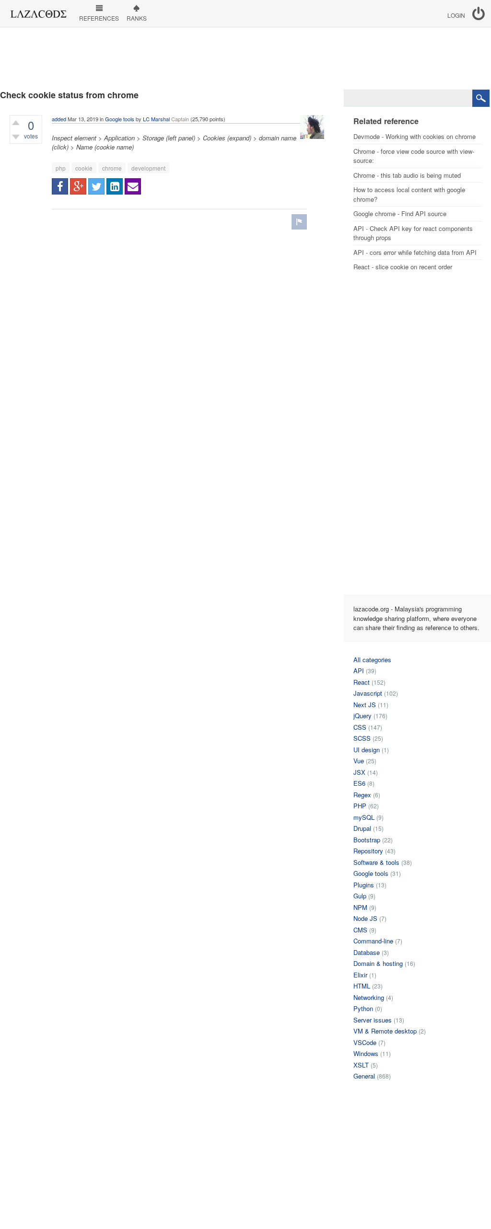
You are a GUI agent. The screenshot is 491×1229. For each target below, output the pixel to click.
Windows (365, 1053)
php (61, 168)
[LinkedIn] (114, 186)
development (148, 168)
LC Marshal (156, 119)
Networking (368, 997)
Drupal (362, 828)
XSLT (361, 1064)
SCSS (362, 738)
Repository (368, 850)
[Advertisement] (245, 58)
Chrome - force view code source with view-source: (413, 156)
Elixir (360, 974)
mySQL (363, 817)
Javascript (367, 693)
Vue (358, 760)
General (364, 1075)
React (361, 682)
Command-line (373, 940)
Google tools (119, 119)
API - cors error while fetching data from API (415, 252)
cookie (84, 168)
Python (363, 1008)
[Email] (133, 186)
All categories (372, 659)
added (59, 119)
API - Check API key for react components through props (413, 233)
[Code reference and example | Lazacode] (38, 11)
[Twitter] (96, 186)
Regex (362, 794)
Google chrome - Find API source (399, 213)
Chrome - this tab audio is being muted (407, 175)
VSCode (364, 1042)
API (358, 670)
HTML (361, 985)
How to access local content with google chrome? (409, 194)
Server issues (372, 1019)
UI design (366, 749)
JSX (359, 772)
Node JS (365, 918)
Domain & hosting (378, 963)
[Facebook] (60, 186)
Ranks (137, 18)
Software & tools (376, 862)
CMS (360, 929)
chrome (112, 168)
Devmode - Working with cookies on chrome (414, 136)
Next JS (364, 704)
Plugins (363, 884)
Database (366, 952)
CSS (359, 727)
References (99, 18)
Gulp (359, 895)
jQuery (362, 715)
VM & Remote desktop (385, 1030)
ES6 (359, 783)
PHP (359, 805)
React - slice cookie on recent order (402, 266)
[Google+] (78, 186)
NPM (360, 907)
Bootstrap (366, 839)
